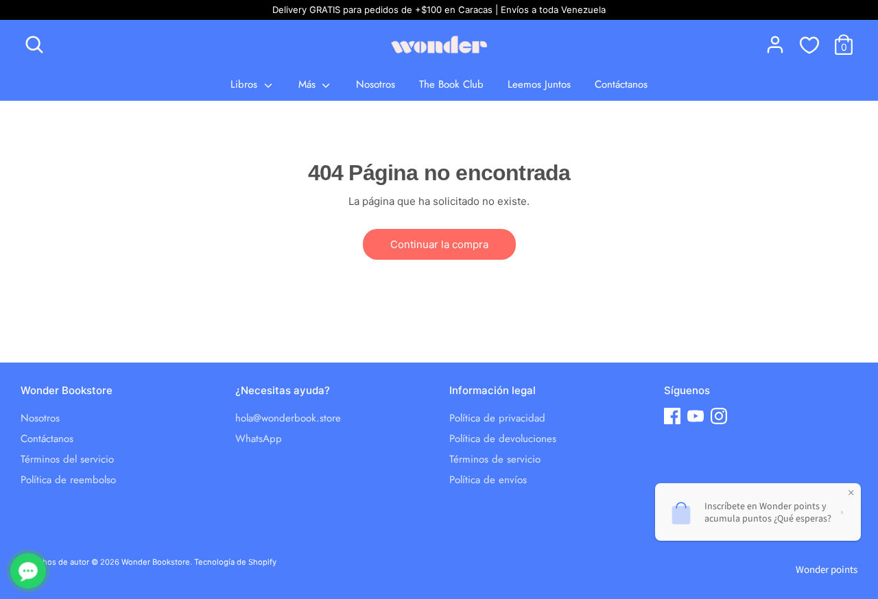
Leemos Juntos (539, 84)
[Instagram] (719, 416)
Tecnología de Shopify (235, 562)
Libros (245, 84)
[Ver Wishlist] (809, 44)
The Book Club (451, 84)
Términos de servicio (495, 459)
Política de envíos (488, 479)
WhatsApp (258, 438)
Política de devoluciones (502, 438)
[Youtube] (695, 416)
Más (308, 84)
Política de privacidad (497, 418)
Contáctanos (621, 84)
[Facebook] (672, 416)
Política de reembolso (68, 479)
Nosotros (375, 84)
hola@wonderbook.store (288, 418)
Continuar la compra (439, 244)
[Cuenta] (775, 44)
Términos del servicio (67, 459)
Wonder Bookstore (155, 562)
